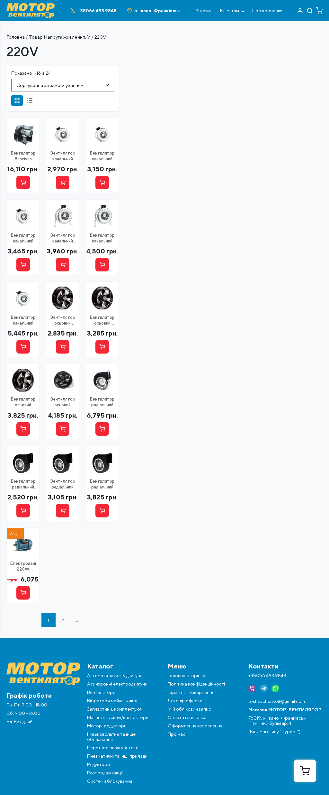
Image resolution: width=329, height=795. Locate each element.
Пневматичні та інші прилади (117, 756)
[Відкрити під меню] (243, 10)
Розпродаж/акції (105, 772)
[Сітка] (17, 100)
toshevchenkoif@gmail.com (276, 701)
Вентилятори (101, 692)
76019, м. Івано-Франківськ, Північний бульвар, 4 (277, 720)
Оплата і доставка (187, 717)
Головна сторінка (186, 675)
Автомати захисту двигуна (115, 675)
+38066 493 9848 (267, 675)
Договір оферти (185, 700)
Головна (15, 37)
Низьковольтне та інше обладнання (111, 737)
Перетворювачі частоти (112, 747)
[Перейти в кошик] (319, 10)
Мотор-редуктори (107, 725)
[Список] (30, 100)
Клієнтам (229, 10)
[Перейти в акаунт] (300, 10)
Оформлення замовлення (195, 725)
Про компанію (267, 10)
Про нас (176, 734)
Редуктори (98, 764)
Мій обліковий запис (189, 709)
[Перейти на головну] (30, 5)
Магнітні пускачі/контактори (117, 717)
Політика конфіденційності (196, 683)
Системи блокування (109, 781)
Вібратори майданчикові (113, 700)
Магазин (203, 10)
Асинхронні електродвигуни (117, 683)
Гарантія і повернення (191, 692)
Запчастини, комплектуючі (115, 709)
